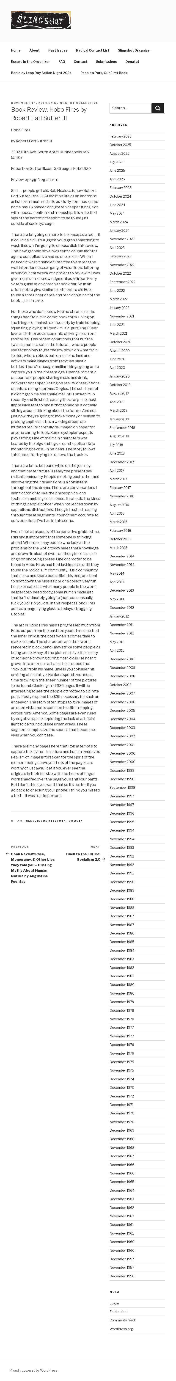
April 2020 (117, 367)
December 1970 (122, 1113)
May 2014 (117, 573)
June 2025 (117, 170)
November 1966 (122, 1173)
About (34, 50)
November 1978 (122, 1019)
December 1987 (122, 916)
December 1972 (122, 1096)
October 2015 (120, 539)
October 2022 (120, 273)
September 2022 (122, 282)
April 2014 (117, 582)
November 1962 (122, 1216)
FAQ (61, 61)
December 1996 (122, 813)
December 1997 (122, 796)
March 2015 (118, 548)
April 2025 (117, 179)
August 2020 (120, 351)
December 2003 (122, 728)
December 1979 (122, 1002)
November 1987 (122, 925)
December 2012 (122, 607)
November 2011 (122, 633)
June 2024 (117, 205)
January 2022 (119, 308)
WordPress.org (121, 1329)
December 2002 (122, 736)
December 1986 (122, 933)
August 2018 (119, 436)
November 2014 (122, 565)
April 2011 (117, 650)
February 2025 (121, 188)
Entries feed (119, 1312)
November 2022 (122, 265)
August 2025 (119, 153)
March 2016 (118, 522)
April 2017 (117, 470)
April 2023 (117, 248)
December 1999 (122, 770)
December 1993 (122, 847)
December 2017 (122, 462)
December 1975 (122, 1062)
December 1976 (122, 1045)
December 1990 (122, 882)
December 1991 (122, 873)
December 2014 (122, 556)
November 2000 (122, 762)
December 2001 (122, 745)
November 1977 (122, 1036)
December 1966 (122, 1165)
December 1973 (122, 1087)
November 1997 (122, 805)
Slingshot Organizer (134, 50)
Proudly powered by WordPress (34, 1370)
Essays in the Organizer (30, 61)
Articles (26, 820)
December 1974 (122, 1079)
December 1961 (122, 1225)
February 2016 (120, 530)
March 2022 (119, 299)
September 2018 (122, 428)
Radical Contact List (92, 50)
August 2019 (119, 393)
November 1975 (122, 1070)
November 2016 (122, 496)
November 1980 (122, 993)
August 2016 (119, 505)
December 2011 (122, 625)
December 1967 (122, 1156)
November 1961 (122, 1233)
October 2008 (121, 685)
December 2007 (122, 693)
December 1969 (122, 1130)
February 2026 (121, 136)
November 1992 (122, 865)
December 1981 (122, 976)
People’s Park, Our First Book (103, 73)
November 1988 (122, 908)
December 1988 (122, 899)
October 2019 (120, 385)
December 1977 (122, 1027)
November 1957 (122, 1267)
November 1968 (122, 1147)
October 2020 (120, 342)
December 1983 (122, 959)
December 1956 (122, 1276)
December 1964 (122, 1190)
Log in (114, 1303)
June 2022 (117, 290)
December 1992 (122, 856)
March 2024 (119, 222)
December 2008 (122, 676)
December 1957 (122, 1259)
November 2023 (122, 239)
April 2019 (117, 402)
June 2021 (117, 325)
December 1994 (122, 830)
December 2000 (122, 753)
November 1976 (122, 1053)
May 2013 (117, 599)
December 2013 (122, 590)
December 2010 (122, 659)
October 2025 (120, 145)
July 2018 (116, 445)
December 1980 (122, 985)
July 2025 (117, 162)
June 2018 (117, 453)
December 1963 (122, 1199)
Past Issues (57, 50)
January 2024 (119, 230)
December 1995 (122, 822)
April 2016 (117, 513)
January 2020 (120, 376)
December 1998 (122, 779)
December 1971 (121, 1105)
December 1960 (122, 1242)
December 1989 (122, 890)
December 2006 (122, 702)
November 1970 (122, 1122)
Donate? (132, 61)
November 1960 (122, 1250)
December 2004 (122, 719)
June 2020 (117, 359)
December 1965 (122, 1182)
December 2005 (122, 710)
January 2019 (119, 419)
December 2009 (122, 668)
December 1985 (122, 942)
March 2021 (118, 333)
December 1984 (122, 950)
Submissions (106, 61)
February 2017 (120, 488)
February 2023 (120, 256)
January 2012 (119, 616)
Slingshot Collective (76, 103)
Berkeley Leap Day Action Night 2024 (41, 73)
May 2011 (117, 642)
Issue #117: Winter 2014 (60, 820)
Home (16, 50)
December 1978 (122, 1010)
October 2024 (120, 196)
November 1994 (122, 839)
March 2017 (118, 479)
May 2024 (117, 213)
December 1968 (122, 1139)
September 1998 (122, 787)
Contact (80, 61)
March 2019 (118, 410)
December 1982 (122, 968)
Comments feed (122, 1320)
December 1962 (122, 1208)
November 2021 (122, 316)
